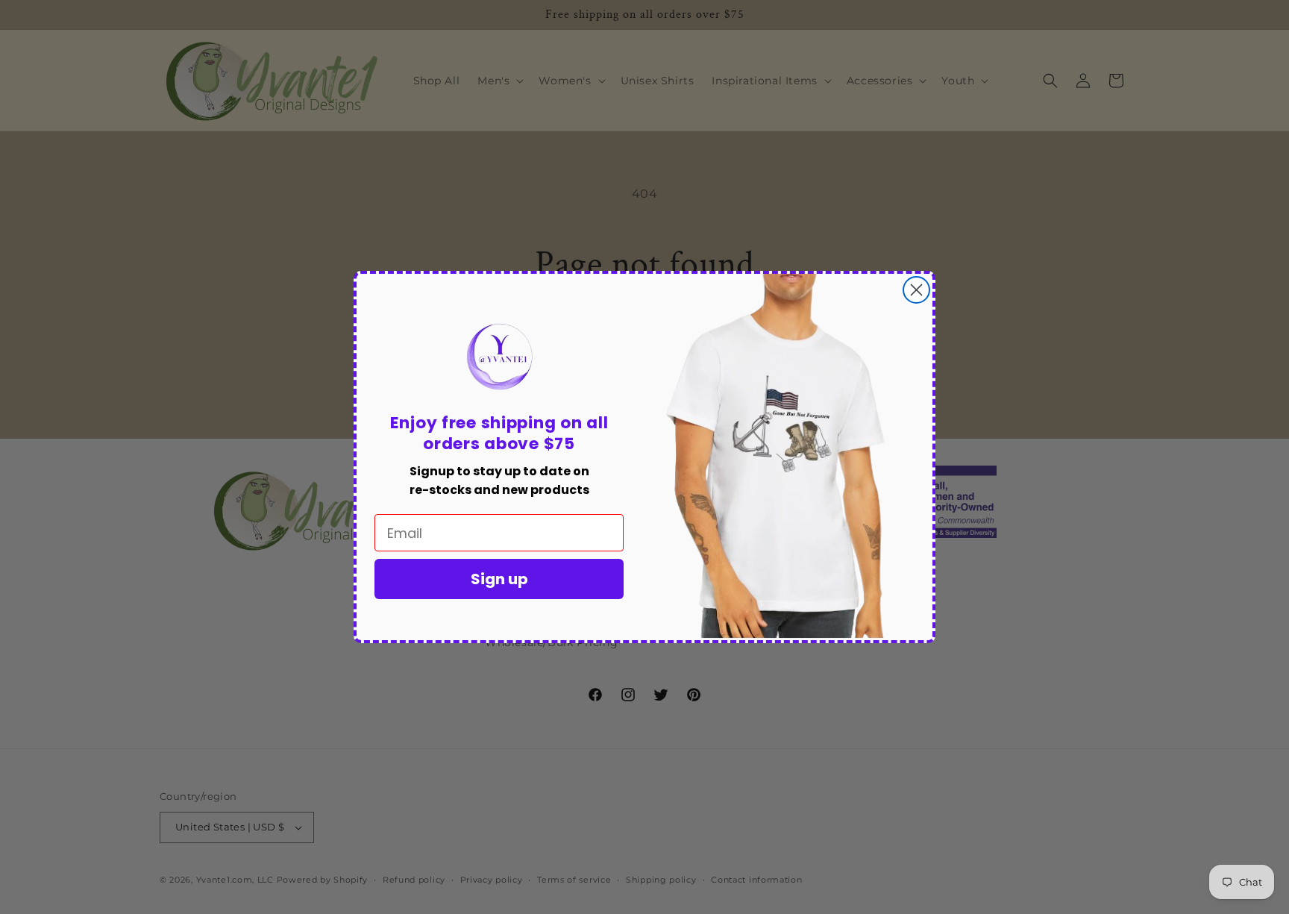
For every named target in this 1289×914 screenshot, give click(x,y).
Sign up (499, 579)
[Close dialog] (916, 290)
